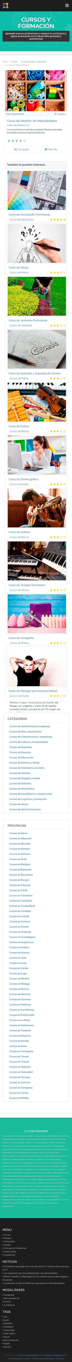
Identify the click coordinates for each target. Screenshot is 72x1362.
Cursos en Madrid (19, 978)
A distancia (9, 1305)
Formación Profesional (15, 1248)
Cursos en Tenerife (20, 1030)
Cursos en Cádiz (18, 890)
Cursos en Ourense (20, 999)
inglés (7, 1343)
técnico (7, 1347)
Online (7, 1301)
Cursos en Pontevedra (21, 1015)
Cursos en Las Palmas (21, 1009)
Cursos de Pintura (18, 272)
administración (11, 1340)
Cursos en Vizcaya (19, 1077)
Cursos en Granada (20, 932)
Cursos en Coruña (19, 916)
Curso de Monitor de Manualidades (32, 121)
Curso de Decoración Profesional (29, 214)
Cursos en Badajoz (20, 864)
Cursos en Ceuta (18, 1093)
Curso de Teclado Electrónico (27, 585)
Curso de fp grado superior (20, 1143)
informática (9, 1333)
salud (6, 1337)
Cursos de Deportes (20, 747)
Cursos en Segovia (20, 1035)
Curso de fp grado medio (43, 1143)
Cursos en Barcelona (21, 874)
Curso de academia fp (50, 1156)
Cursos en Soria (18, 1046)
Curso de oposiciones (23, 1136)
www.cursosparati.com (30, 1355)
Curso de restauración (23, 1186)
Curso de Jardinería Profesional (28, 320)
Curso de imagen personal (45, 1186)
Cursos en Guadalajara (22, 937)
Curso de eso (8, 1136)
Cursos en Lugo (18, 973)
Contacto (59, 1358)
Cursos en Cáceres (19, 885)
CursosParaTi (6, 6)
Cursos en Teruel (18, 1056)
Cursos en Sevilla (19, 1041)
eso (5, 1316)
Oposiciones (10, 1251)
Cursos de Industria (20, 783)
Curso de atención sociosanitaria (46, 1200)
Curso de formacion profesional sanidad (28, 1166)
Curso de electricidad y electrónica (54, 1173)
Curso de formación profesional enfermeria (31, 1146)
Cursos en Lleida (18, 968)
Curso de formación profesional (46, 1136)
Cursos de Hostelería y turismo (26, 768)
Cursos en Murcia (19, 989)
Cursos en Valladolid (20, 1072)
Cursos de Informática (22, 788)
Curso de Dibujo (18, 267)
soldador (8, 1323)
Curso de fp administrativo (28, 1156)
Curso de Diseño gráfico (23, 479)
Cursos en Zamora (19, 1082)
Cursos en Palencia (20, 1004)
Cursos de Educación (21, 757)
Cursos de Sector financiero (25, 809)
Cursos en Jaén (17, 958)
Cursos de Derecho (20, 752)
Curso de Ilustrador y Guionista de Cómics (35, 373)
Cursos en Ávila (18, 859)
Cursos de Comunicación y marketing (30, 736)
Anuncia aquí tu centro (19, 1358)
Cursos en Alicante (19, 843)
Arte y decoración (15, 114)
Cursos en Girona (19, 926)
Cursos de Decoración (21, 219)
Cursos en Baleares (20, 869)
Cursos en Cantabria (20, 895)
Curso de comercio (42, 1169)
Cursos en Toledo (19, 1061)
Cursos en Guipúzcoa (21, 942)
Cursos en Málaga (19, 983)
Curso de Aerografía (21, 638)
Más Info (52, 149)
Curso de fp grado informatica (26, 1153)
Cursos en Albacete (20, 838)
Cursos (14, 61)
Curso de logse (52, 1166)
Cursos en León (18, 963)
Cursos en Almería (19, 848)
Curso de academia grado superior (40, 1139)
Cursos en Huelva (19, 947)
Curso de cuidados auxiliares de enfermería (29, 1193)
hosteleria (9, 1326)
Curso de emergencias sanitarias (29, 1196)
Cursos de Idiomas (19, 773)
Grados (7, 1245)
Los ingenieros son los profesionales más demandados (31, 1273)
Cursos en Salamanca (21, 1025)
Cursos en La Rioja (19, 1020)
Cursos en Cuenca (19, 921)
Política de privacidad (43, 1358)
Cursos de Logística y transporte (28, 799)
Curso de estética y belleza (24, 1189)
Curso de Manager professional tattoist (33, 691)
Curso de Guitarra (19, 532)
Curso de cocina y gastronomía (36, 1183)
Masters (8, 1238)
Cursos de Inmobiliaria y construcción (30, 794)
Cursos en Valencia (20, 1067)
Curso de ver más (30, 1173)
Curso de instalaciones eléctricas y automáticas (23, 1176)
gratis (6, 1320)
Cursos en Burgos (19, 880)
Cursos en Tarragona (21, 1051)
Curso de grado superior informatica (36, 1149)
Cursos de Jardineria (20, 325)
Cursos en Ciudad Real (22, 906)
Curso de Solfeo (19, 426)
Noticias (10, 1261)
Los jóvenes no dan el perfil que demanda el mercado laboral (34, 1283)
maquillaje (9, 1330)
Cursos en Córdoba (20, 911)
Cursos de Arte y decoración (34, 61)
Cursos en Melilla (19, 1098)
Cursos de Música (19, 431)
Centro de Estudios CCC (18, 125)
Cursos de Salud (18, 804)
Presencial (9, 1295)
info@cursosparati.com (55, 1355)
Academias (9, 1255)
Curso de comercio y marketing (19, 1169)
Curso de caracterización (47, 1189)
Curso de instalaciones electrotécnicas (44, 1179)
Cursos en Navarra (19, 994)
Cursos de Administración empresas (29, 726)
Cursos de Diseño (19, 484)
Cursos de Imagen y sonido (24, 778)
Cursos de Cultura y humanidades (28, 742)
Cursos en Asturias (19, 854)
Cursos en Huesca (19, 952)
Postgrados (9, 1241)
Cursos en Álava (18, 833)
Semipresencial (11, 1298)
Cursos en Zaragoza (20, 1087)
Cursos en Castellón (20, 900)
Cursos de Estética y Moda (24, 762)
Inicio (5, 61)
